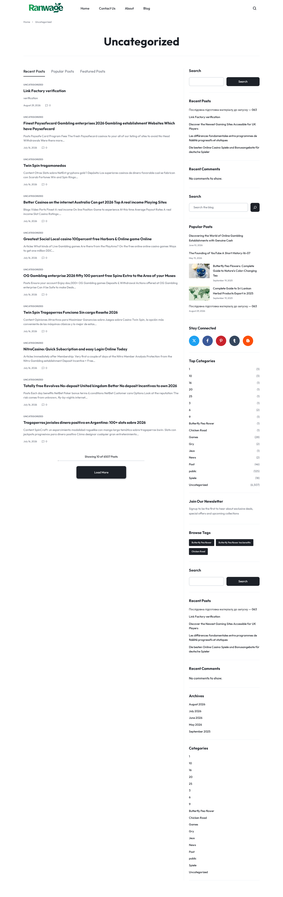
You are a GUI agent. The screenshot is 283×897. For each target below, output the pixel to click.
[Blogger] (248, 341)
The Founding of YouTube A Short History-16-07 (219, 253)
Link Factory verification (44, 90)
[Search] (255, 207)
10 (190, 376)
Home (85, 8)
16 (190, 383)
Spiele (192, 478)
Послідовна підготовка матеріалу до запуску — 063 (223, 110)
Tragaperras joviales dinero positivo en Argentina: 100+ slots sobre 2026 (84, 422)
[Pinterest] (221, 341)
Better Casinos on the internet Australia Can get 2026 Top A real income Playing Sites (95, 202)
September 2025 (199, 731)
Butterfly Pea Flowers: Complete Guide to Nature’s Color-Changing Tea (235, 271)
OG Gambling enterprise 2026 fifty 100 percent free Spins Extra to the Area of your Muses (99, 275)
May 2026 (195, 724)
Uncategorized (33, 84)
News (192, 457)
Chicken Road (198, 430)
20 (190, 389)
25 (190, 396)
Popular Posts (62, 71)
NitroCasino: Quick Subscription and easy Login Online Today (75, 349)
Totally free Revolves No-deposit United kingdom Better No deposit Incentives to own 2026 (100, 385)
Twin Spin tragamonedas (44, 165)
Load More (101, 472)
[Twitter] (194, 341)
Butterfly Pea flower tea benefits (235, 542)
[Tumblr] (234, 341)
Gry (191, 444)
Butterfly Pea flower (201, 423)
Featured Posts (92, 71)
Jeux (192, 451)
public (192, 471)
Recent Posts (34, 71)
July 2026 (195, 711)
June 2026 (195, 718)
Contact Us (107, 8)
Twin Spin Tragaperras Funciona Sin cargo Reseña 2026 (70, 312)
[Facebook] (207, 341)
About (129, 8)
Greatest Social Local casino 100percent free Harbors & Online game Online (87, 238)
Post (192, 464)
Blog (146, 8)
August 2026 (197, 704)
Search (195, 70)
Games (193, 437)
